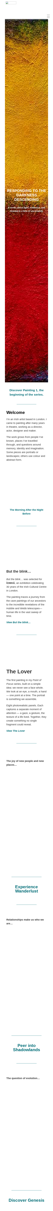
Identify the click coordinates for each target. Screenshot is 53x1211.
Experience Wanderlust (26, 888)
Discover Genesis (26, 1200)
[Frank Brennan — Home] (11, 6)
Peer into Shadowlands (26, 1047)
